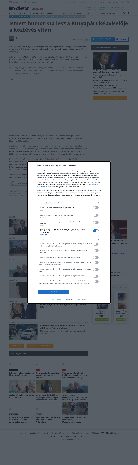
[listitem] (69, 203)
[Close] (106, 166)
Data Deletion (56, 299)
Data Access (69, 299)
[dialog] (69, 232)
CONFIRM (53, 292)
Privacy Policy (81, 299)
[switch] (96, 207)
